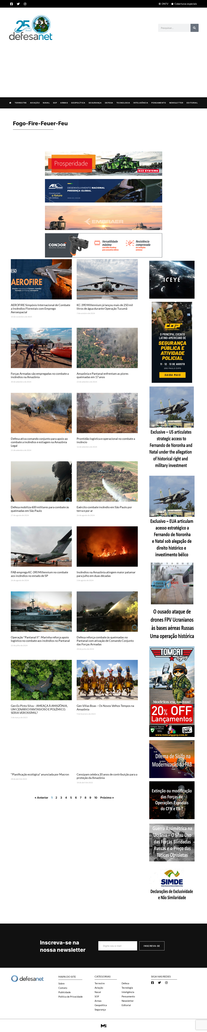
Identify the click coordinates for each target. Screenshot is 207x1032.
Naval (46, 103)
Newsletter (176, 103)
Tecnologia (123, 103)
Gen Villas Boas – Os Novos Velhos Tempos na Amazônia (105, 707)
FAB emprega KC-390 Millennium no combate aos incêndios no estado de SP (39, 574)
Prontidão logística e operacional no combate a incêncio (106, 440)
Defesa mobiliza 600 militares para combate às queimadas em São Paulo (40, 508)
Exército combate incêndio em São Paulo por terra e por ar (104, 508)
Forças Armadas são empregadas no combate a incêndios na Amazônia (40, 375)
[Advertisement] (103, 65)
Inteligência (140, 103)
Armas (64, 103)
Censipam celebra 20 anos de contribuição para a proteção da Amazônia (107, 776)
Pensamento (158, 103)
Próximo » (107, 797)
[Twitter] (18, 3)
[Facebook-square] (11, 3)
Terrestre (21, 103)
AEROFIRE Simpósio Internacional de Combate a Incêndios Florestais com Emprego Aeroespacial (40, 308)
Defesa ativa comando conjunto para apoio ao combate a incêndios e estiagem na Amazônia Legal (39, 442)
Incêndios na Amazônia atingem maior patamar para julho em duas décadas (106, 574)
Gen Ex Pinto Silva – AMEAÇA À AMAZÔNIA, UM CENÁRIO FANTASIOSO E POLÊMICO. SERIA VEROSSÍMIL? (39, 709)
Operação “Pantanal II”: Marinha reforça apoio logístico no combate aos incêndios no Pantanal (40, 639)
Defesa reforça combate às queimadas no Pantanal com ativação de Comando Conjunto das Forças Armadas (105, 640)
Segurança (95, 103)
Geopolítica (78, 103)
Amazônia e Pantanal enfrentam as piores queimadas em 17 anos (102, 375)
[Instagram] (25, 3)
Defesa (109, 103)
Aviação (35, 103)
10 (95, 797)
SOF (55, 103)
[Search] (195, 28)
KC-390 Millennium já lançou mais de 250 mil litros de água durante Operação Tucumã (105, 306)
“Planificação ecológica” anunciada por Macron (40, 774)
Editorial (192, 103)
